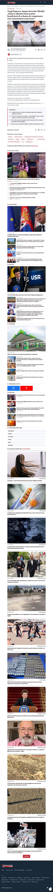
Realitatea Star (19, 877)
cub (23, 141)
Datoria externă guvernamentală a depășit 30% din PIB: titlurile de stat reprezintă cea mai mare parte (30, 408)
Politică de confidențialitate (19, 870)
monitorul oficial (18, 136)
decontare (10, 139)
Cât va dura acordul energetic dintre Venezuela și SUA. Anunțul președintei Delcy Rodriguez (27, 120)
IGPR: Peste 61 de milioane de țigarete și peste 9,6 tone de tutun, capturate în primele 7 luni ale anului (24, 682)
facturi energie (41, 139)
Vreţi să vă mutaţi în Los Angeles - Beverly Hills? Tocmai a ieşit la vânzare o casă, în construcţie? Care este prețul (28, 116)
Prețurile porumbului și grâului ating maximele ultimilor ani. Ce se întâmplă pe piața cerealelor (30, 365)
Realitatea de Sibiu (45, 877)
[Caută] (41, 2)
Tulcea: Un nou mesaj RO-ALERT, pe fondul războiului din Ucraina (27, 124)
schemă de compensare (14, 141)
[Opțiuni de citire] (50, 889)
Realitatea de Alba (23, 879)
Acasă (10, 6)
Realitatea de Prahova (14, 879)
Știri (12, 6)
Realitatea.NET (4, 877)
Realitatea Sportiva (11, 877)
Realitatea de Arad (20, 49)
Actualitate (16, 6)
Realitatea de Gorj (34, 881)
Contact (3, 870)
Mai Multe (26, 856)
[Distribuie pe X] (44, 50)
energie (17, 139)
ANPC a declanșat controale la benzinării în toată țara (22, 354)
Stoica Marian (42, 478)
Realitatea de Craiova (40, 879)
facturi (23, 139)
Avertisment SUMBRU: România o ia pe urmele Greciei (24, 183)
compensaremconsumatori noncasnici (33, 136)
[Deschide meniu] (44, 2)
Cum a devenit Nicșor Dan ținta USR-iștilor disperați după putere (25, 295)
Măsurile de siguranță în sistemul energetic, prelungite (30, 371)
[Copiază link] (36, 50)
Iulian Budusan (42, 544)
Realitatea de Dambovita (36, 877)
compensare (30, 139)
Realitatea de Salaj (31, 879)
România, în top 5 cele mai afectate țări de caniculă (22, 197)
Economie (9, 181)
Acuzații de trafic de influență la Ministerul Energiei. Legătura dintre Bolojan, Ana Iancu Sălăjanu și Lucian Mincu (29, 260)
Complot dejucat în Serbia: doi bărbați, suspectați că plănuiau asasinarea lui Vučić (27, 113)
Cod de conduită (29, 870)
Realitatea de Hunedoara (16, 881)
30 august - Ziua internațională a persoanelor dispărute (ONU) (24, 480)
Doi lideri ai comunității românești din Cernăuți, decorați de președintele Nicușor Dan (30, 319)
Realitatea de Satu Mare (6, 881)
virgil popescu (29, 141)
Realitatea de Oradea (26, 881)
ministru (10, 136)
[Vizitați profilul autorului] (8, 49)
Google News (34, 146)
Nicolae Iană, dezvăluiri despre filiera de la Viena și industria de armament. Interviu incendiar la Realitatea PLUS (30, 306)
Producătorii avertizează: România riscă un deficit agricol (23, 179)
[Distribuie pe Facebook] (39, 50)
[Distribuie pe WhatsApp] (41, 50)
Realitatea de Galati (5, 879)
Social (11, 195)
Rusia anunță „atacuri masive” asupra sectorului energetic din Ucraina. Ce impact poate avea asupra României (29, 360)
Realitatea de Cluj (27, 877)
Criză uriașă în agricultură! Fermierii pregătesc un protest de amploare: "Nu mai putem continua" (24, 784)
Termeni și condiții (9, 870)
